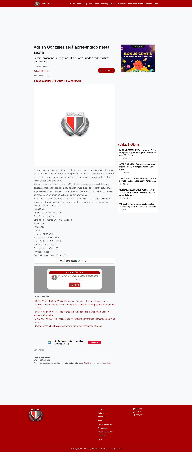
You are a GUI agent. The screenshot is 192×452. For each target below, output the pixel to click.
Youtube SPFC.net (135, 4)
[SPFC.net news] (74, 342)
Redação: (41, 71)
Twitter (138, 412)
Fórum (96, 4)
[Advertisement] (96, 24)
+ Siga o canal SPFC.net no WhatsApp (57, 81)
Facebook (139, 409)
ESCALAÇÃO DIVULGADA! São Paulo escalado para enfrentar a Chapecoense (71, 301)
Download (74, 285)
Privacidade (121, 4)
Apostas (88, 4)
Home (72, 4)
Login (156, 4)
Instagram (139, 415)
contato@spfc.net (108, 4)
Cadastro (148, 4)
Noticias (80, 4)
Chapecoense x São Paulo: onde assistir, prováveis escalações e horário (68, 326)
